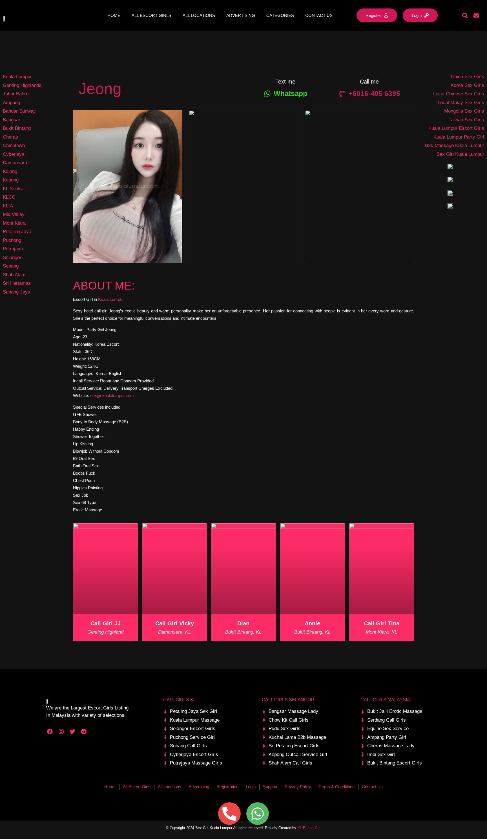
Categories (280, 15)
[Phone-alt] (229, 813)
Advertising (240, 15)
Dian (243, 623)
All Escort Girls (151, 15)
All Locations (199, 15)
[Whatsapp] (257, 813)
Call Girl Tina (381, 623)
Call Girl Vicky (174, 623)
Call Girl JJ (105, 623)
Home (113, 15)
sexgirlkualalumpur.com (112, 395)
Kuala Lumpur (111, 299)
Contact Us (319, 15)
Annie (312, 623)
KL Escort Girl (308, 828)
